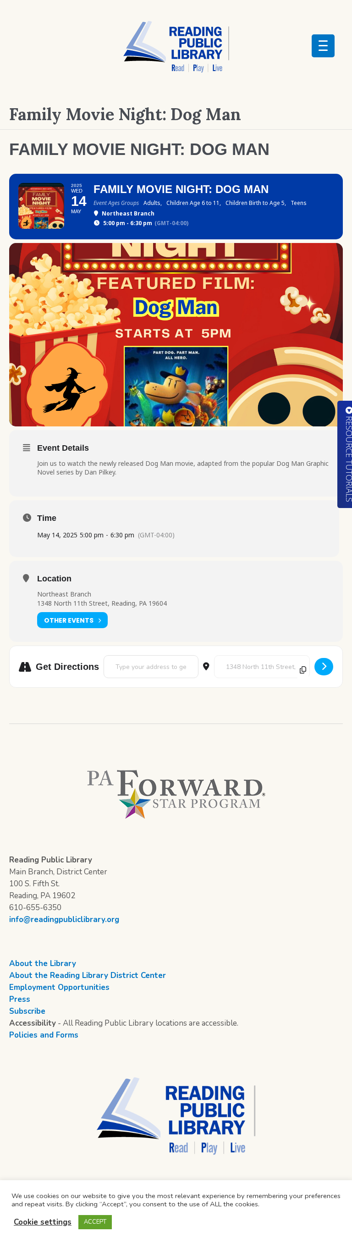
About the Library (42, 963)
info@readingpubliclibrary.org (64, 919)
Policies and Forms (43, 1035)
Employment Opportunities (59, 987)
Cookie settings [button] (43, 1222)
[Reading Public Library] (176, 46)
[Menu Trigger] (323, 45)
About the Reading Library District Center (87, 975)
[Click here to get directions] (323, 666)
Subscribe (27, 1011)
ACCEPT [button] (95, 1222)
